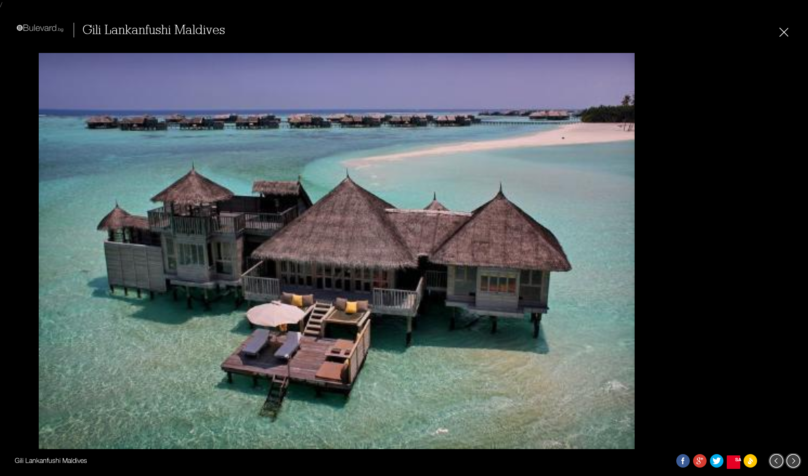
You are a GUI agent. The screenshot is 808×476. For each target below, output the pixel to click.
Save (737, 459)
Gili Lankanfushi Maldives (153, 30)
